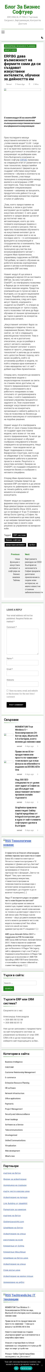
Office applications (12, 1098)
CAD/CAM (9, 1067)
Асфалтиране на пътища (15, 1197)
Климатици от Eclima (13, 1246)
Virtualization (10, 1145)
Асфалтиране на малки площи (18, 1276)
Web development (12, 1151)
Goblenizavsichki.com (13, 1221)
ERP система (19, 535)
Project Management (13, 1109)
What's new (10, 50)
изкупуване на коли (13, 1239)
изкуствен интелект (15, 545)
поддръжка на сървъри (14, 1185)
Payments (9, 1104)
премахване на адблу (13, 1282)
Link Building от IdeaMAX (15, 1203)
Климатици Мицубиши (14, 1252)
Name (10, 658)
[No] (42, 1365)
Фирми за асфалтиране (14, 1179)
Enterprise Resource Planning (20, 46)
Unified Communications (15, 1140)
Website (10, 680)
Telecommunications (14, 1130)
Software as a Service (14, 1125)
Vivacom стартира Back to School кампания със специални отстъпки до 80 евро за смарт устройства (23, 1346)
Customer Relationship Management (20, 1072)
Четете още (26, 1368)
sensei (9, 84)
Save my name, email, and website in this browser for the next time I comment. (22, 694)
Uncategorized (11, 1135)
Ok (16, 1368)
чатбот (32, 545)
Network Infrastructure (14, 1093)
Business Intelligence (13, 1062)
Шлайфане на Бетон (13, 1227)
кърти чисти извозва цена (16, 1191)
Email (10, 669)
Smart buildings (11, 1119)
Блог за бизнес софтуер (22, 9)
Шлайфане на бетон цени (15, 1258)
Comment (12, 627)
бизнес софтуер (13, 540)
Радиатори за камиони (14, 1209)
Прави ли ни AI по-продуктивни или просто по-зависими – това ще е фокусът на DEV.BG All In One (20, 1324)
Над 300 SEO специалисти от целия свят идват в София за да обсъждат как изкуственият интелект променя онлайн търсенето (27, 788)
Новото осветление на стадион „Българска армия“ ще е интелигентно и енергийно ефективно (22, 1335)
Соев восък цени (11, 1270)
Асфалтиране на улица (14, 1233)
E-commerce (10, 1077)
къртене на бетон (12, 1173)
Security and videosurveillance (17, 1114)
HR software (10, 1088)
